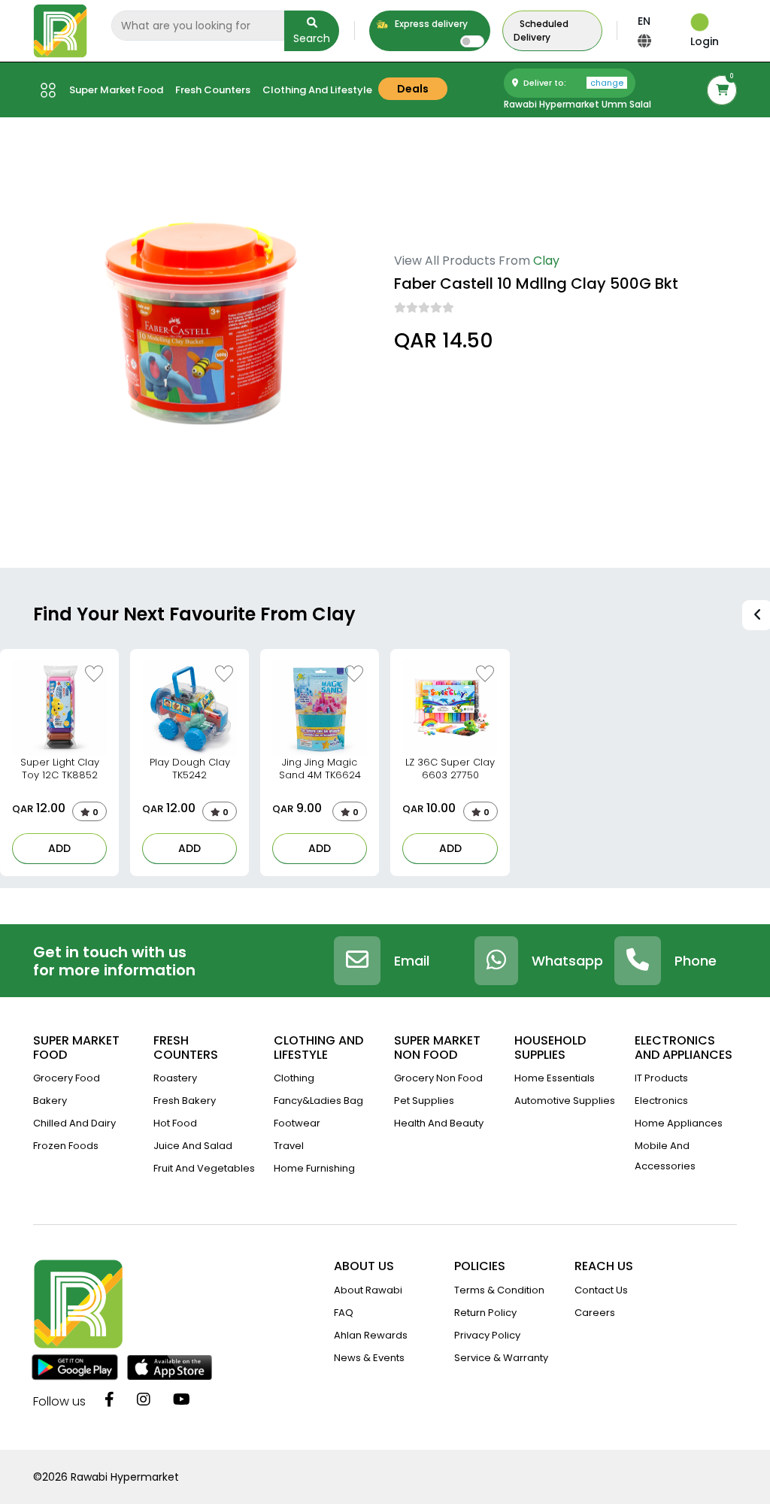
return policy (485, 1312)
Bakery (50, 1100)
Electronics (661, 1100)
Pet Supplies (424, 1100)
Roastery (175, 1078)
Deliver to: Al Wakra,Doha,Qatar (472, 383)
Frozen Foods (66, 1146)
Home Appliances (679, 1123)
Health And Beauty (439, 1123)
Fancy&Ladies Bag (318, 1100)
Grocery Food (66, 1078)
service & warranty (501, 1358)
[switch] (472, 41)
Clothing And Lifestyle (317, 90)
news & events (369, 1358)
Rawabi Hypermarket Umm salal (577, 104)
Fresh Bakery (184, 1100)
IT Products (661, 1078)
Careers (594, 1312)
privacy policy (487, 1335)
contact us (601, 1290)
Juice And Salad (192, 1146)
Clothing (294, 1078)
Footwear (297, 1123)
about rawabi (368, 1290)
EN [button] (644, 21)
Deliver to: (572, 83)
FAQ (343, 1312)
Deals (413, 88)
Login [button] (704, 41)
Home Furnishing (314, 1168)
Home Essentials (554, 1078)
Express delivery (430, 23)
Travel (289, 1146)
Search (311, 38)
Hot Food (175, 1123)
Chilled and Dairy (74, 1123)
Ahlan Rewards (371, 1335)
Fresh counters (212, 90)
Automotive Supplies (564, 1100)
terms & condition (499, 1290)
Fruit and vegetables (204, 1168)
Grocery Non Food (438, 1078)
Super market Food (116, 90)
